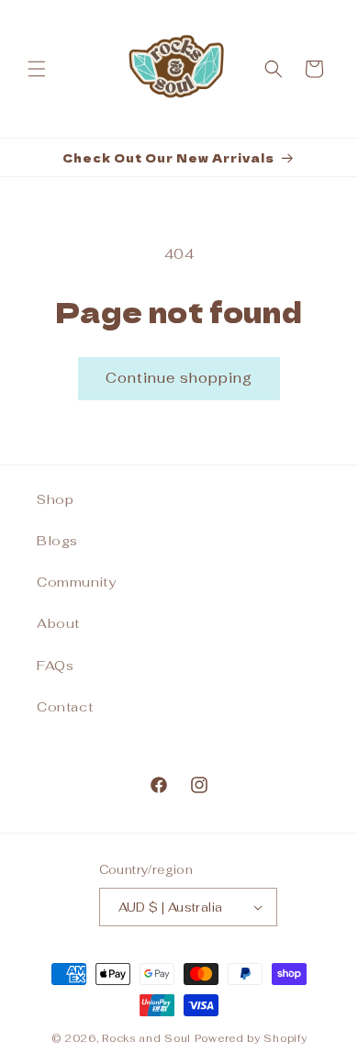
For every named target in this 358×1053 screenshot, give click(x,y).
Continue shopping (179, 377)
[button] (37, 69)
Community (76, 582)
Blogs (57, 540)
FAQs (55, 665)
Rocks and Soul (146, 1038)
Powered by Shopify (251, 1038)
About (58, 623)
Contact (65, 707)
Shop (55, 499)
